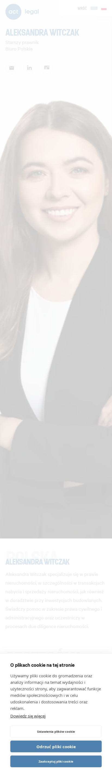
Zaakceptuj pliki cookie (56, 761)
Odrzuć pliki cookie (56, 746)
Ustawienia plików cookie (56, 731)
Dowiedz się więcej (28, 716)
